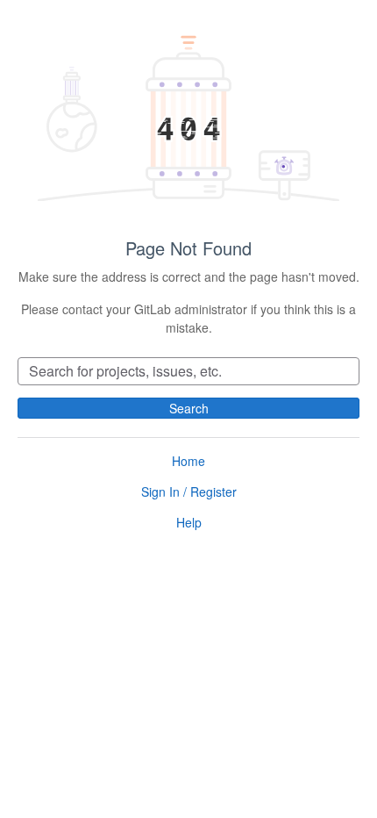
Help (189, 522)
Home (188, 461)
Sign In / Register (189, 491)
